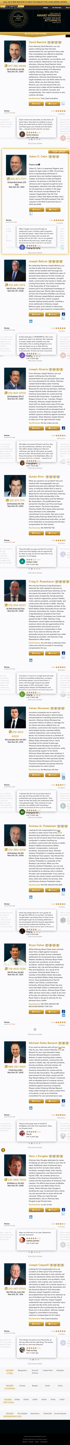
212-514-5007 (16, 605)
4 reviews (62, 1334)
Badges (45, 7)
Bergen (35, 1386)
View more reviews (35, 143)
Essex (47, 1386)
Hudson (22, 1386)
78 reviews (61, 543)
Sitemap (31, 1441)
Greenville (47, 1413)
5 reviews (62, 331)
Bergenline (22, 1370)
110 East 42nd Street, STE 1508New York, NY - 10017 (16, 184)
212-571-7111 (17, 500)
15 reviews (61, 1226)
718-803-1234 (17, 968)
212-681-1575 (16, 285)
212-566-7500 (16, 1179)
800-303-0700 (19, 2)
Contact (53, 104)
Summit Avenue (35, 1372)
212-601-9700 (16, 393)
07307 (62, 1400)
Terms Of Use (43, 1441)
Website (37, 104)
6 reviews (62, 1025)
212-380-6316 (16, 849)
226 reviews (61, 438)
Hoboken (60, 1370)
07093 (44, 1400)
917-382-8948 (16, 65)
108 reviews (61, 1117)
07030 (26, 1400)
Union (60, 1386)
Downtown (35, 1413)
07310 (53, 1400)
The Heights (22, 1413)
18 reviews (61, 114)
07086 (17, 1400)
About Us (25, 1441)
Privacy (37, 1441)
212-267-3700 (16, 1288)
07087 (34, 1400)
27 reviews (61, 787)
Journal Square (60, 1413)
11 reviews (61, 907)
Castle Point (47, 1370)
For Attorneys (56, 7)
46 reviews (61, 670)
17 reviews (59, 223)
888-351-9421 (16, 1066)
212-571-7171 (18, 178)
